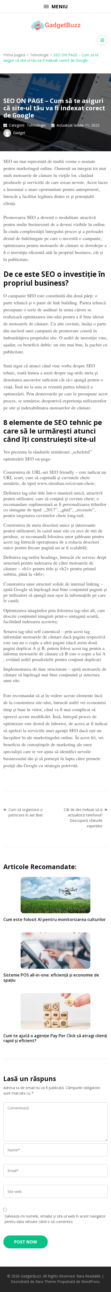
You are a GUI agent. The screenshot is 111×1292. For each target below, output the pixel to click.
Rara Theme (45, 1281)
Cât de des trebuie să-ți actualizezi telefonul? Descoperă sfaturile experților (83, 817)
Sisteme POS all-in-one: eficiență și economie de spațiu (51, 977)
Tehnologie (36, 125)
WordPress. (90, 1281)
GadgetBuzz (31, 1276)
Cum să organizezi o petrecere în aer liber (26, 812)
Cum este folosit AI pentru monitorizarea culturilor (54, 919)
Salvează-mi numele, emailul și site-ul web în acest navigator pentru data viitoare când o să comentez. (55, 1219)
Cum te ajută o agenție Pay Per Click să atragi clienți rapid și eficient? (55, 1038)
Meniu (59, 6)
